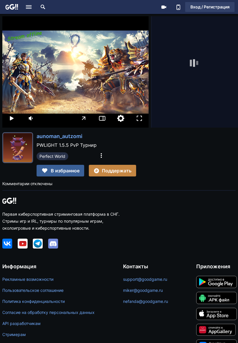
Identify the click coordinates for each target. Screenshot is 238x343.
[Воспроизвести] (11, 118)
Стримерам (14, 334)
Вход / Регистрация (210, 6)
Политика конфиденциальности (33, 301)
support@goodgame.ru (145, 279)
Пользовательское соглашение (33, 290)
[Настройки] (121, 118)
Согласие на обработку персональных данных (48, 312)
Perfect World (52, 156)
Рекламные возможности (27, 279)
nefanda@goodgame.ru (145, 301)
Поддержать (116, 171)
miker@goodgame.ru (143, 290)
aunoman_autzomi (59, 136)
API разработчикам (21, 323)
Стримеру (163, 7)
